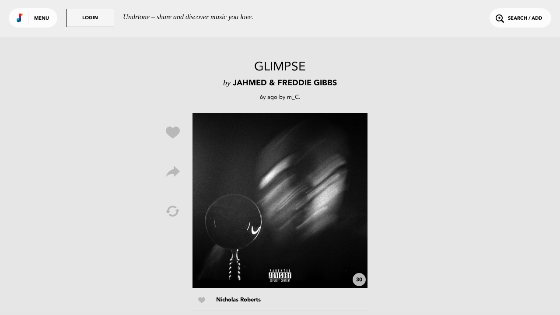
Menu (41, 18)
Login (90, 18)
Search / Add (525, 18)
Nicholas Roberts (238, 300)
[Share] (172, 172)
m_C (293, 97)
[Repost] (172, 211)
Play (280, 200)
